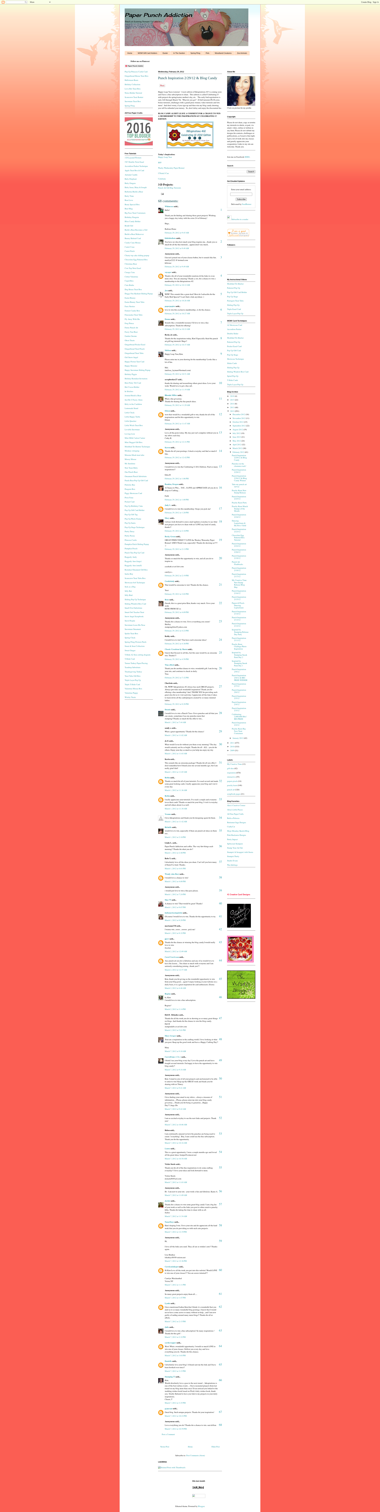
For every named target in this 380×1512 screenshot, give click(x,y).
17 (220, 508)
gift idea (230, 768)
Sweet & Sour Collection (135, 646)
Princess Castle (131, 540)
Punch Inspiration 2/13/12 (239, 618)
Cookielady (169, 581)
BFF (160, 162)
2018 (232, 396)
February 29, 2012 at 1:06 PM (177, 478)
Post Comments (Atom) (195, 1455)
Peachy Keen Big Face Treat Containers (239, 731)
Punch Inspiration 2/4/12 (239, 703)
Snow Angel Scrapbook (134, 616)
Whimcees (169, 206)
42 (220, 929)
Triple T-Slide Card (132, 684)
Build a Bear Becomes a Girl (136, 229)
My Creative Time (234, 764)
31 (220, 762)
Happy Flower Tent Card (134, 361)
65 (220, 1364)
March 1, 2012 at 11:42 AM (176, 821)
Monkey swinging (132, 450)
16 (220, 487)
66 (220, 1380)
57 (220, 1204)
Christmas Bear (131, 263)
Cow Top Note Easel (133, 268)
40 (220, 903)
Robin (167, 777)
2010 (232, 746)
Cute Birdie (129, 285)
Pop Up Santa (130, 523)
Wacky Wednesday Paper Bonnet (171, 168)
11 (220, 398)
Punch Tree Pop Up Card (134, 552)
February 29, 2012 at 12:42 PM (177, 457)
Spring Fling (195, 53)
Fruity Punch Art (131, 327)
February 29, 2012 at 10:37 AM (177, 344)
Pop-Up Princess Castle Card (136, 71)
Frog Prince (129, 323)
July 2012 (237, 433)
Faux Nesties (130, 306)
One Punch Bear (131, 472)
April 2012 (237, 444)
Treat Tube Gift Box (133, 676)
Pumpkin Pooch (131, 548)
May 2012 (237, 440)
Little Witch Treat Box (134, 425)
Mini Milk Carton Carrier (135, 438)
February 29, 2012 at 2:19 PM (177, 575)
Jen (166, 290)
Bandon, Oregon (172, 484)
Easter (165, 53)
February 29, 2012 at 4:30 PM (177, 643)
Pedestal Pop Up (233, 288)
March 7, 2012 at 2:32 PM (175, 1337)
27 (220, 686)
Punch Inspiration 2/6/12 (239, 691)
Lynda (167, 1303)
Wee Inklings (232, 865)
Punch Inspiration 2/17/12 (239, 575)
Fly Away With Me (132, 319)
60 (220, 1270)
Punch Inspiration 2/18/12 (239, 569)
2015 (232, 399)
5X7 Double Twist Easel (134, 162)
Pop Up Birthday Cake (134, 506)
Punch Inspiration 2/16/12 (239, 592)
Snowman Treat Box (133, 101)
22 (220, 603)
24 (220, 640)
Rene (167, 599)
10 (220, 383)
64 (220, 1346)
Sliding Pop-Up (233, 305)
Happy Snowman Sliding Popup (137, 370)
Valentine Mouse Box (133, 688)
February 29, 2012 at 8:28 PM (177, 704)
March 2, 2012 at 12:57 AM (176, 969)
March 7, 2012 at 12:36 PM (176, 1261)
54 (220, 1152)
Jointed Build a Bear (133, 395)
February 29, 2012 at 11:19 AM (177, 389)
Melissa (168, 350)
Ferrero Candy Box (132, 310)
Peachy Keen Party (239, 502)
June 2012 (237, 437)
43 (220, 942)
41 (220, 916)
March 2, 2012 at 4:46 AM (175, 988)
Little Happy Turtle (132, 416)
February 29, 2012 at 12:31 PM (177, 441)
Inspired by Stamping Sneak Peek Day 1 (239, 663)
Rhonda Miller (171, 395)
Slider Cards (232, 363)
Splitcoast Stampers (235, 843)
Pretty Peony (130, 535)
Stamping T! (170, 1376)
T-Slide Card (130, 659)
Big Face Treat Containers (135, 213)
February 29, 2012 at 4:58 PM (177, 659)
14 (220, 451)
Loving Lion (130, 433)
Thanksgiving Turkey (133, 671)
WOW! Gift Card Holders (147, 53)
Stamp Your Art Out (235, 847)
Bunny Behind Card (133, 238)
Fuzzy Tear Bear (131, 332)
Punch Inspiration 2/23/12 (239, 530)
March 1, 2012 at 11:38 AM (176, 808)
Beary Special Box (132, 204)
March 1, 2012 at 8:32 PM (175, 933)
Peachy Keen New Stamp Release (239, 491)
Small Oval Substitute (133, 608)
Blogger (201, 1506)
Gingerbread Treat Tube (134, 353)
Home (129, 53)
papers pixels (232, 781)
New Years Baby (131, 467)
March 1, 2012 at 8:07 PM (175, 907)
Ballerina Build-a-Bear (134, 191)
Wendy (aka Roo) (172, 873)
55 (220, 1167)
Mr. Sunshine (130, 463)
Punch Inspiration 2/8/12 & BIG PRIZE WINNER (239, 677)
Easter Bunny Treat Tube (134, 302)
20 (220, 558)
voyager (168, 272)
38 (220, 877)
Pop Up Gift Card (234, 350)
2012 (232, 411)
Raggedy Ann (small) (133, 565)
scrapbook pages (233, 794)
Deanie (168, 709)
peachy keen (232, 785)
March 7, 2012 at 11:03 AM (176, 1182)
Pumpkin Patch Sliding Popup (137, 544)
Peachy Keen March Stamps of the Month (240, 508)
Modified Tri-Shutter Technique (137, 446)
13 (220, 432)
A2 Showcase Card (234, 325)
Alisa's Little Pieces (235, 809)
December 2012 (239, 414)
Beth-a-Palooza (233, 818)
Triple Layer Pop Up (133, 680)
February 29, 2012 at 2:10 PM (177, 530)
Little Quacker (130, 421)
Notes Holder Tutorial (133, 93)
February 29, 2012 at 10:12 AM (177, 285)
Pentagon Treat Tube (235, 300)
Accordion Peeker (234, 329)
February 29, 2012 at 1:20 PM (177, 512)
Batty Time (129, 196)
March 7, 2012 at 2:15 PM (175, 1321)
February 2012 (239, 452)
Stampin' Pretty (233, 856)
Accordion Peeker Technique (136, 166)
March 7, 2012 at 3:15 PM (175, 1371)
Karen (167, 447)
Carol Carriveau (172, 957)
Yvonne (168, 814)
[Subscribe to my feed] (229, 219)
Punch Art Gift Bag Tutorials (169, 187)
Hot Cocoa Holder (132, 387)
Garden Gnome (131, 336)
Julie (167, 1327)
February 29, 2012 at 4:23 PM (177, 630)
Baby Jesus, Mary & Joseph (136, 187)
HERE (247, 157)
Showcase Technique (235, 359)
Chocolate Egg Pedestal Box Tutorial (238, 537)
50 (220, 1078)
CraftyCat (231, 826)
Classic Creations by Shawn (176, 649)
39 (220, 890)
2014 (232, 403)
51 (220, 1097)
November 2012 (239, 418)
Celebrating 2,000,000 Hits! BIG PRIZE (239, 716)
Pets (207, 53)
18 (220, 521)
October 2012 (238, 422)
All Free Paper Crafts (235, 814)
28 (220, 713)
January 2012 (238, 738)
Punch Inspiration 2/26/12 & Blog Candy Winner (239, 478)
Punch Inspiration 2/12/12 (239, 624)
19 (220, 540)
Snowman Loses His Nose (135, 625)
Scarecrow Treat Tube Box (135, 578)
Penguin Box (130, 489)
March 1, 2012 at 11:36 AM (176, 790)
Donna (167, 319)
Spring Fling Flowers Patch (135, 642)
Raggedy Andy (131, 557)
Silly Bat (128, 591)
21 (220, 584)
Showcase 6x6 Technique (135, 582)
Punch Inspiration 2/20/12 (239, 550)
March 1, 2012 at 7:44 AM (175, 722)
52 (220, 1118)
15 (220, 466)
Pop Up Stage (232, 296)
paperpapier (170, 306)
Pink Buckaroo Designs (236, 835)
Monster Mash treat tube (134, 455)
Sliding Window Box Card (135, 603)
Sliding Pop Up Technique (135, 599)
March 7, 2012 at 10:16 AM (176, 1143)
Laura (167, 1148)
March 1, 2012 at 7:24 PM (175, 894)
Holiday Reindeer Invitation (136, 378)
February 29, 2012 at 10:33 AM (177, 329)
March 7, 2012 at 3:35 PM (175, 1402)
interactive (231, 776)
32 (220, 781)
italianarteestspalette (173, 912)
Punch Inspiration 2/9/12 (239, 670)
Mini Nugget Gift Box (133, 442)
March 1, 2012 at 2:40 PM (175, 852)
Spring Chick (130, 637)
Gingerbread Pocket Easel (135, 344)
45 (220, 979)
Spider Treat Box (131, 633)
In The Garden (179, 53)
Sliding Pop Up (233, 367)
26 (220, 668)
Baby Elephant (131, 179)
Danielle (168, 1361)
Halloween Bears (131, 80)
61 (220, 1294)
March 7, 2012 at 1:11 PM (175, 1284)
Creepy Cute (130, 272)
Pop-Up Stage (232, 354)
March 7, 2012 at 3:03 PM (175, 1355)
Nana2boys (169, 1221)
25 (220, 653)
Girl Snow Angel (131, 357)
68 (220, 1425)
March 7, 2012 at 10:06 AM (176, 1124)
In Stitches (129, 391)
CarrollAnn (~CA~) (173, 1056)
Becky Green (170, 536)
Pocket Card (129, 501)
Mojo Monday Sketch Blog (238, 831)
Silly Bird (129, 595)
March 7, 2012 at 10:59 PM (176, 1428)
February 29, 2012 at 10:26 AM (177, 300)
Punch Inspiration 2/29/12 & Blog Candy (239, 457)
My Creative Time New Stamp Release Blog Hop (239, 583)
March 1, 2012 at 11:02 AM (176, 735)
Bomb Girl (129, 225)
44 (220, 960)
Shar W (168, 899)
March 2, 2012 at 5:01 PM (175, 1030)
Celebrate (162, 178)
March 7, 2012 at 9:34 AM (175, 1069)
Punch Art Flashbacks (237, 563)
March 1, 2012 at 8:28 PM (175, 920)
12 (220, 414)
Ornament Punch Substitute (136, 476)
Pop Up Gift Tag (131, 514)
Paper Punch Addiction (158, 15)
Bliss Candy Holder (132, 221)
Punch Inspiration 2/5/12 (239, 697)
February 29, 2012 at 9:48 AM (177, 248)
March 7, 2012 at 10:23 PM (176, 1416)
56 (220, 1191)
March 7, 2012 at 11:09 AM (176, 1195)
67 (220, 1412)
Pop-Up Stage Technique (135, 527)
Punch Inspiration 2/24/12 (239, 515)
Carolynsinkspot (172, 1266)
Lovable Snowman (132, 429)
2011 (232, 742)
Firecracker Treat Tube (133, 314)
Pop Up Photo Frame (133, 518)
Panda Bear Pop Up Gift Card (136, 480)
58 (220, 1225)
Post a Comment (168, 1434)
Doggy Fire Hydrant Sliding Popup (139, 293)
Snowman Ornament (133, 629)
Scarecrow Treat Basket (134, 97)
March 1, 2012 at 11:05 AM (176, 772)
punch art (231, 789)
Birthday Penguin (132, 217)
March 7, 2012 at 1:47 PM (175, 1297)
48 (220, 1039)
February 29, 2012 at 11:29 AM (177, 405)
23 (220, 621)
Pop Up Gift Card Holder (134, 510)
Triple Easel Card (234, 309)
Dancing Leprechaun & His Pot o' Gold (239, 523)
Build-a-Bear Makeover (134, 234)
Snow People (130, 620)
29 (220, 731)
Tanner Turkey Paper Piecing (136, 663)
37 (220, 862)
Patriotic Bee (130, 484)
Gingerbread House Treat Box (136, 76)
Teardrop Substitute (132, 667)
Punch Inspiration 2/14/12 (239, 612)
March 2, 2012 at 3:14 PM (175, 1009)
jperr (167, 938)
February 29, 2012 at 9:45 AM (177, 232)
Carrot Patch (130, 251)
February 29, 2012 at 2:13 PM (177, 549)
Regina (168, 993)
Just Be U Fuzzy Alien (133, 399)
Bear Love (129, 200)
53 (220, 1134)
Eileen (167, 410)
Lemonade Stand (131, 408)
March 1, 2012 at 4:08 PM (175, 881)
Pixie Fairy (129, 497)
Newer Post (164, 1446)
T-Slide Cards (232, 380)
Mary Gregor (170, 1035)
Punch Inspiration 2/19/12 (239, 556)
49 (220, 1060)
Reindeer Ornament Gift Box (136, 569)
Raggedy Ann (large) (133, 561)
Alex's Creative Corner (236, 805)
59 (220, 1241)
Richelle (168, 827)
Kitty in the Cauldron (133, 404)
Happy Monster (131, 365)
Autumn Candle (131, 174)
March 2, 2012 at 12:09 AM (176, 951)
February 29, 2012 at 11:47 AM (177, 423)
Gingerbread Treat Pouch (135, 348)
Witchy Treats (130, 697)
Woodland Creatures (223, 53)
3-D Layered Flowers (133, 157)
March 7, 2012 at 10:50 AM (176, 1158)
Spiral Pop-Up (232, 376)
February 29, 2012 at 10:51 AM (177, 374)
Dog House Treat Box (133, 289)
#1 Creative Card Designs (238, 894)
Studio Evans (232, 860)
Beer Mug (129, 208)
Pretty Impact (232, 839)
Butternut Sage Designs (236, 822)
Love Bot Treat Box (133, 88)
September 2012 (239, 425)
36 (220, 846)
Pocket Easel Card (234, 346)
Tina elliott (169, 664)
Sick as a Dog (130, 586)
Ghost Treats (130, 340)
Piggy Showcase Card (133, 493)
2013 (232, 407)
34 (220, 818)
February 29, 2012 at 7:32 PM (177, 677)
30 (220, 744)
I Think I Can (163, 173)
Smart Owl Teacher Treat (134, 612)
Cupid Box (129, 280)
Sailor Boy (129, 574)
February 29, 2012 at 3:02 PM (177, 594)
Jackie (167, 1200)
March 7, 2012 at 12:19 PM (176, 1231)
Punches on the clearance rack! (239, 464)
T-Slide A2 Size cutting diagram (137, 654)
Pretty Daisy (129, 531)
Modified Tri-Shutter (235, 283)
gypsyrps (168, 1408)
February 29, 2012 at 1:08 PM (177, 499)
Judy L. (168, 505)
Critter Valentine (131, 276)
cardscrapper (170, 1342)
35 (220, 830)
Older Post (215, 1446)
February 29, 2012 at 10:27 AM (177, 313)
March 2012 (238, 448)
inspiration (231, 772)
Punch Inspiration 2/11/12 (239, 639)
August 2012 (238, 429)
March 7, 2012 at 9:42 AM (175, 1109)
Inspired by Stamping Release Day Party (240, 632)
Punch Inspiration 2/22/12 (239, 544)
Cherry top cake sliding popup (137, 255)
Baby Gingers (130, 183)
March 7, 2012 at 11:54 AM (176, 1216)
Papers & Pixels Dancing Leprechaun (238, 605)
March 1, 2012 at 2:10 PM (175, 837)
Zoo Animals (242, 53)
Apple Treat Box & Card (134, 170)
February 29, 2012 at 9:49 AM (177, 266)
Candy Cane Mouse (133, 242)
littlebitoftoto (170, 238)
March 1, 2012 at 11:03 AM (176, 753)
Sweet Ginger (130, 650)
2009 (232, 750)
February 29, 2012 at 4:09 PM (177, 612)
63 (220, 1330)
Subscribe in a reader (240, 219)
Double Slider (232, 333)
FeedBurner (246, 204)
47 (220, 1018)
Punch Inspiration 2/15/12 (239, 598)
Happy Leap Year (165, 157)
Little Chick (129, 412)
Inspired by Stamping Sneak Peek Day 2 (239, 654)
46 (220, 997)
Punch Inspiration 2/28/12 (239, 470)
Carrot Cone (129, 247)
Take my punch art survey (239, 485)
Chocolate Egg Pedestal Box (136, 259)
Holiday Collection (132, 84)
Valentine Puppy (131, 693)
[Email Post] (162, 193)
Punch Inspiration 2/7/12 (239, 685)
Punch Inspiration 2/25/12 (239, 497)
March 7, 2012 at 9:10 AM (175, 1051)
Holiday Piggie (131, 374)
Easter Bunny (130, 298)
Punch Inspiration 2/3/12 (239, 709)
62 (220, 1307)
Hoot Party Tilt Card (133, 382)
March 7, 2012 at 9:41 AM (175, 1088)
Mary (167, 518)
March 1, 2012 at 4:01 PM (175, 868)
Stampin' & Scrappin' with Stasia (240, 852)
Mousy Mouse (130, 459)
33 (220, 799)
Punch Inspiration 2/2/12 (239, 723)
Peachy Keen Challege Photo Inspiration (239, 646)
